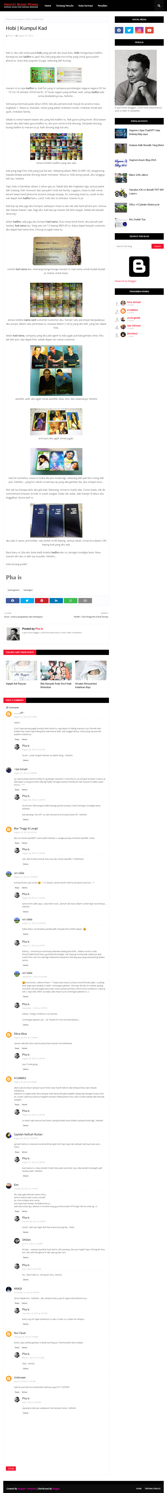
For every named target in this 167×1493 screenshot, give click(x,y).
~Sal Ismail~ (21, 769)
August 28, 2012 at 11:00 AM (26, 1037)
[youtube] (149, 30)
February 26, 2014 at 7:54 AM (26, 1337)
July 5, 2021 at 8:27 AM (31, 1269)
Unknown (20, 1377)
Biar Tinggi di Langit (26, 828)
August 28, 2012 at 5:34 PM (33, 1058)
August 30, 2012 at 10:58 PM (26, 1138)
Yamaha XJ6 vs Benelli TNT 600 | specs (146, 191)
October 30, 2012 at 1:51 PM (26, 1188)
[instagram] (139, 30)
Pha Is (11, 35)
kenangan (28, 590)
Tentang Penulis (152, 1488)
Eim (16, 1185)
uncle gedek (133, 317)
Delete (24, 739)
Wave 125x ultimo (138, 174)
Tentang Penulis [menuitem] (65, 5)
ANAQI (18, 1288)
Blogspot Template (27, 1488)
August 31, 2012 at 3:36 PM (33, 1162)
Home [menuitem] (48, 5)
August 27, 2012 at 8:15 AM (25, 716)
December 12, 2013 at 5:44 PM (26, 1292)
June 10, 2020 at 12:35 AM (24, 1381)
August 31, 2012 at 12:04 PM (34, 923)
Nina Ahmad (134, 302)
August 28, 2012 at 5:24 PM (33, 800)
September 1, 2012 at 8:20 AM (34, 976)
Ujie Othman (134, 325)
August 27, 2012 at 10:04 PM (26, 877)
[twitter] (129, 30)
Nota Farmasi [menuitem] (85, 5)
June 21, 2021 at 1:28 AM (32, 1243)
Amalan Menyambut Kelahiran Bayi (86, 685)
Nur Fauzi (20, 1333)
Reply (17, 739)
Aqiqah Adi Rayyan (16, 683)
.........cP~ (19, 713)
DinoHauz (132, 333)
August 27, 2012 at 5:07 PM (25, 832)
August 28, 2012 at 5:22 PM (33, 749)
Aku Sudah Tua (137, 219)
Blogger (56, 1488)
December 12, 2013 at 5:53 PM (34, 1313)
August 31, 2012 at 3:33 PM (33, 945)
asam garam (19, 19)
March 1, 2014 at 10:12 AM (33, 1357)
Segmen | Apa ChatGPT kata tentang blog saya (144, 132)
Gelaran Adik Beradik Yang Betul (146, 145)
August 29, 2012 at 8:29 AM (25, 1082)
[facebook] (119, 30)
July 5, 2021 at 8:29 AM (31, 1402)
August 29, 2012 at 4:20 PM (33, 1114)
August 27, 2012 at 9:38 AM (25, 773)
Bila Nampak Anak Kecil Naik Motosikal (56, 685)
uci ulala (19, 873)
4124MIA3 (20, 1078)
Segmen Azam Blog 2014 (142, 160)
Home (8, 19)
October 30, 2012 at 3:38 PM (34, 1221)
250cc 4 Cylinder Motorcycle (144, 204)
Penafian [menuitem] (102, 5)
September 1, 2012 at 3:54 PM (34, 1008)
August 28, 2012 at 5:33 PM (33, 898)
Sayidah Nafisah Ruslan (28, 1134)
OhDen (26, 1240)
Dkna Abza (20, 1033)
